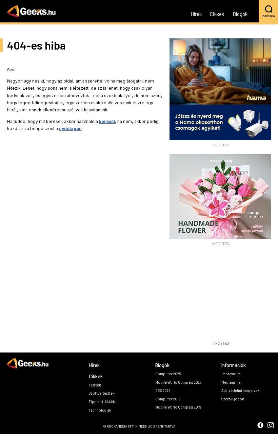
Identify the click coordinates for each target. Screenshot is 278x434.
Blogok (240, 14)
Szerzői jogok (232, 399)
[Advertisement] (220, 295)
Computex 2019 (168, 399)
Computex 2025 (168, 374)
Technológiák (100, 410)
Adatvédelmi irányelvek (240, 390)
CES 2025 (162, 390)
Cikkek (217, 14)
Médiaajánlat (231, 382)
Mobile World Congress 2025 (178, 382)
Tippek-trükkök (102, 401)
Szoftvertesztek (102, 393)
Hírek (196, 14)
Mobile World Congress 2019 (178, 407)
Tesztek (95, 385)
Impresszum (231, 374)
